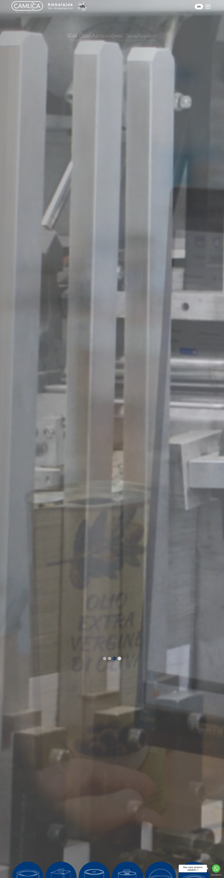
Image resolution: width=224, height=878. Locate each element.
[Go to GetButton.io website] (216, 875)
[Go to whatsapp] (216, 868)
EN (199, 6)
